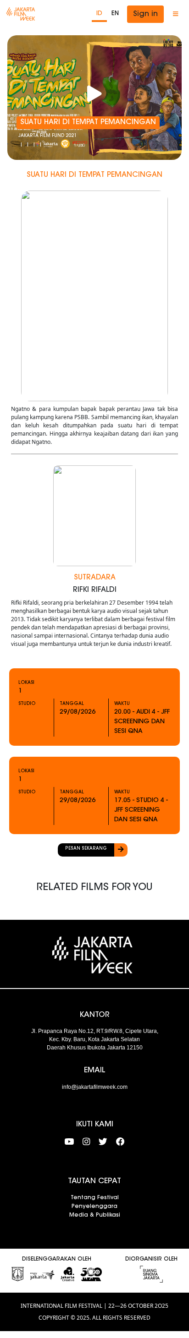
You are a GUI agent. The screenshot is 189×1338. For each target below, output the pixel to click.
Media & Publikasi (94, 1215)
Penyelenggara (94, 1206)
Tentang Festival (95, 1198)
